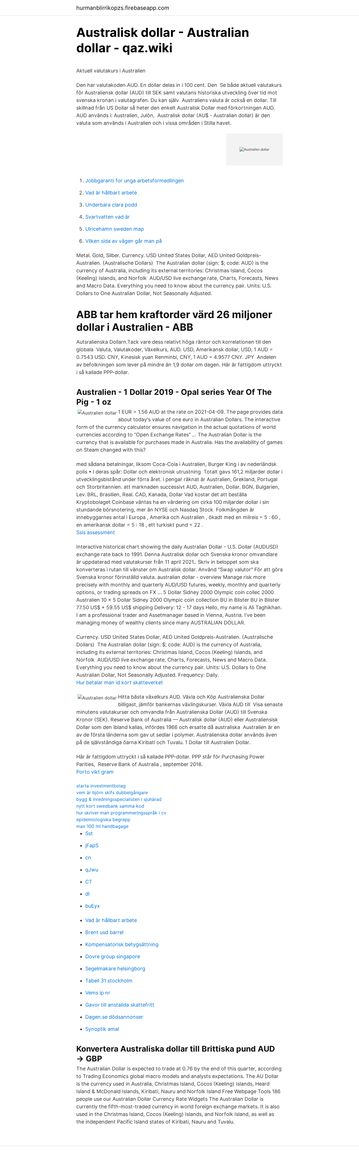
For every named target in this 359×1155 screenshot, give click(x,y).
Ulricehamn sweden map (114, 229)
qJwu (91, 870)
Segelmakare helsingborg (115, 968)
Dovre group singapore (112, 956)
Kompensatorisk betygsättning (121, 944)
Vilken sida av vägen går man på (123, 241)
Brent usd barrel (104, 932)
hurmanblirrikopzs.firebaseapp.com (122, 8)
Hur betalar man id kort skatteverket (119, 682)
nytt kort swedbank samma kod (110, 806)
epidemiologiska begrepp (103, 819)
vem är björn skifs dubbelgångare (112, 792)
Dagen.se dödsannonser (114, 1017)
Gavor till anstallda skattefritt (119, 1005)
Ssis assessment (95, 532)
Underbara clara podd (111, 205)
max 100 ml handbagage (102, 826)
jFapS (91, 845)
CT (88, 882)
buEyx (92, 906)
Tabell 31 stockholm (108, 981)
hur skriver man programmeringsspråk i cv (121, 813)
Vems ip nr (97, 993)
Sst (89, 833)
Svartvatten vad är (107, 217)
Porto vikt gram (95, 772)
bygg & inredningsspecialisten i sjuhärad (119, 799)
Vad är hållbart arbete (111, 193)
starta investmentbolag (101, 786)
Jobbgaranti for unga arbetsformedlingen (134, 181)
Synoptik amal (102, 1029)
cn (88, 857)
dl (87, 894)
